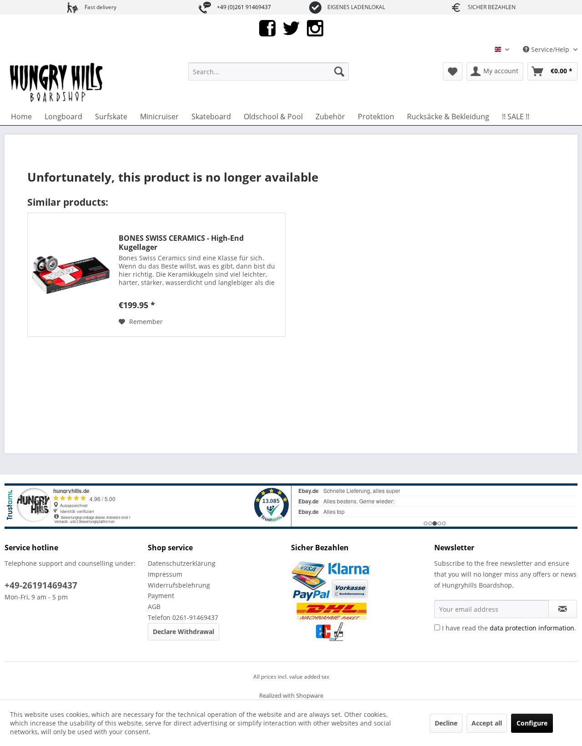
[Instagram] (315, 28)
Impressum (165, 574)
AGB (154, 606)
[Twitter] (291, 28)
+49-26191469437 (41, 585)
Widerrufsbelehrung (179, 585)
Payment (161, 595)
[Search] (339, 71)
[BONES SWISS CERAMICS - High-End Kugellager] (71, 274)
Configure (532, 723)
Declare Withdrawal (183, 631)
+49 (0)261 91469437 (244, 7)
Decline (446, 723)
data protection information (532, 628)
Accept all (487, 723)
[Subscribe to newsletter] (562, 609)
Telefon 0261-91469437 (183, 617)
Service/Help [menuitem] (550, 49)
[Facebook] (267, 28)
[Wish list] (452, 71)
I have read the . (509, 628)
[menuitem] (268, 71)
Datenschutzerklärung (182, 563)
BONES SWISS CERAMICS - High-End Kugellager (181, 242)
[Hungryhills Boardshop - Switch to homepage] (57, 82)
